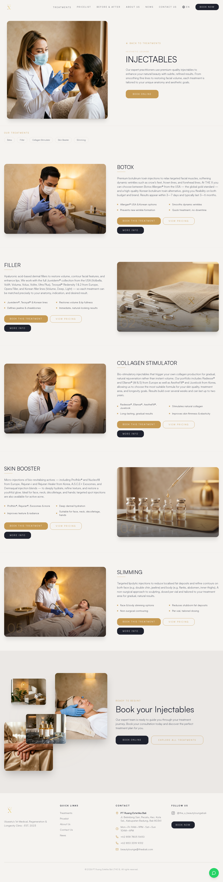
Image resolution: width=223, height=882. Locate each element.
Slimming (81, 140)
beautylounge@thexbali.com (137, 849)
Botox (9, 140)
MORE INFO (130, 230)
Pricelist (64, 818)
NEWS (149, 7)
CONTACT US (168, 7)
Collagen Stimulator (41, 140)
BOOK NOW (207, 7)
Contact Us (66, 829)
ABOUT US (133, 7)
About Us (65, 824)
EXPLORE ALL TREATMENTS (177, 740)
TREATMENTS (62, 7)
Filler (22, 140)
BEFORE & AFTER (109, 7)
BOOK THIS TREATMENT (139, 220)
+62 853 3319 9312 (132, 842)
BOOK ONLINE (142, 94)
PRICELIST (84, 7)
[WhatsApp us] (214, 873)
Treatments (66, 812)
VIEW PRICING (179, 221)
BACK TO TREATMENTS (145, 43)
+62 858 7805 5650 (133, 836)
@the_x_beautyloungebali (191, 812)
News (63, 835)
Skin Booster (63, 140)
